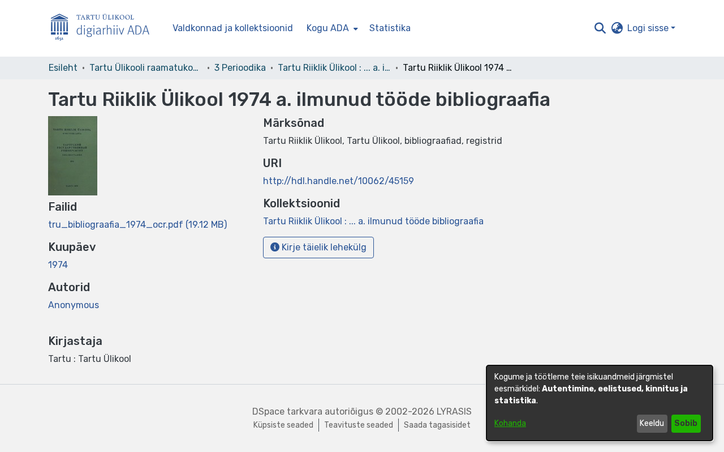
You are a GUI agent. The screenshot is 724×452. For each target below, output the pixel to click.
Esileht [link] (63, 67)
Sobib (685, 423)
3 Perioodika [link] (240, 67)
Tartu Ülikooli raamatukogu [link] (145, 67)
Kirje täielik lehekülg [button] (323, 247)
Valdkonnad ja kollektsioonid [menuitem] (233, 28)
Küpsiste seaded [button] (283, 425)
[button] (600, 28)
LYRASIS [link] (454, 411)
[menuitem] (331, 28)
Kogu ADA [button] (328, 28)
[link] (137, 224)
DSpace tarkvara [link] (287, 411)
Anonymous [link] (73, 305)
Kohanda (510, 423)
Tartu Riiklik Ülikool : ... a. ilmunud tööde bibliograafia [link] (334, 67)
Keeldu (652, 423)
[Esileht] (104, 28)
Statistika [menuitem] (390, 28)
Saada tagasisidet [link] (437, 425)
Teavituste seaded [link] (358, 425)
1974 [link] (58, 264)
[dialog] (599, 403)
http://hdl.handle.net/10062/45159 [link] (338, 181)
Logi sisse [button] (649, 28)
